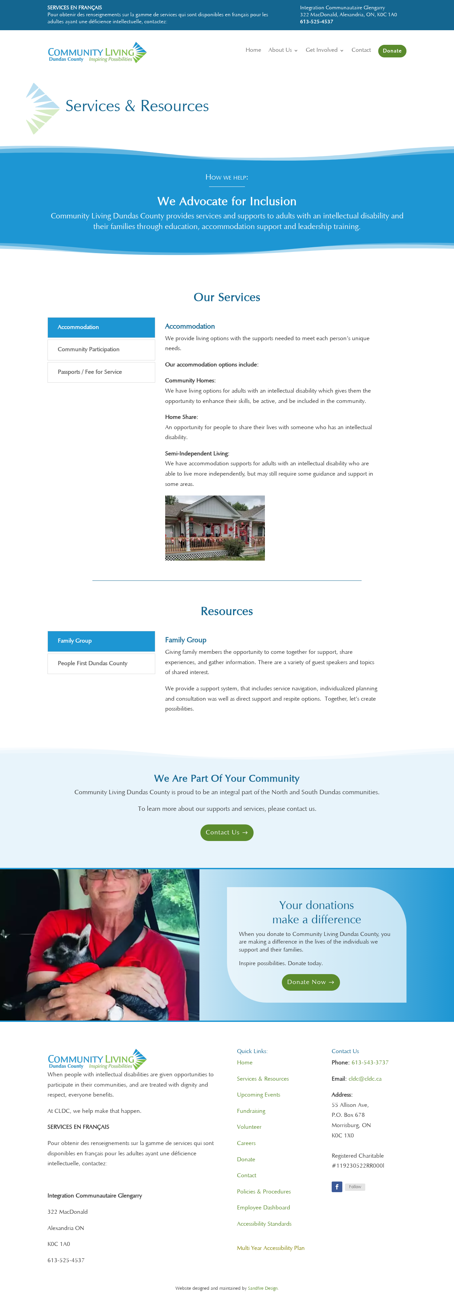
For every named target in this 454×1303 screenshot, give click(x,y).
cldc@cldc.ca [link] (365, 1079)
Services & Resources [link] (263, 1079)
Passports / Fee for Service (90, 372)
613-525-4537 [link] (316, 22)
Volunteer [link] (249, 1127)
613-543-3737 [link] (370, 1063)
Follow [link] (355, 1187)
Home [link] (245, 1063)
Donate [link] (246, 1160)
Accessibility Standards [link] (264, 1224)
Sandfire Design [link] (263, 1288)
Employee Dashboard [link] (263, 1208)
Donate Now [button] (306, 982)
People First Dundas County (92, 664)
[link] (113, 62)
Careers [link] (246, 1144)
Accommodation (78, 328)
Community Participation (89, 350)
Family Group (75, 641)
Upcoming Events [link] (258, 1095)
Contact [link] (246, 1176)
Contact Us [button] (223, 832)
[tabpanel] (272, 444)
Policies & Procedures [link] (264, 1192)
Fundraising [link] (251, 1111)
